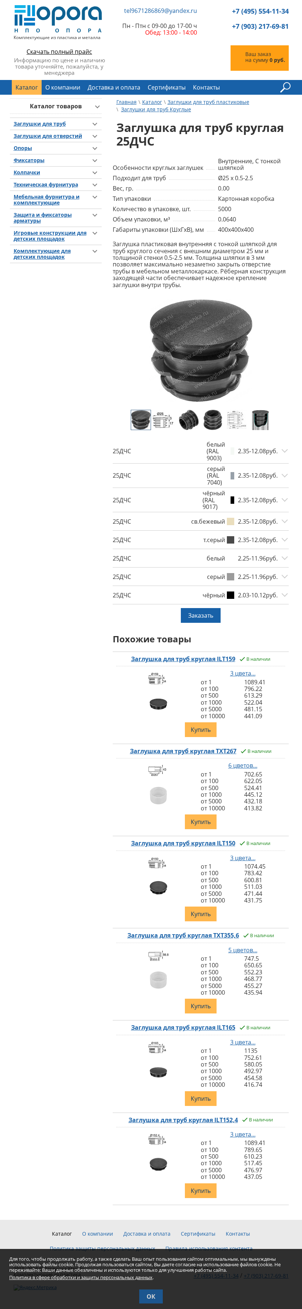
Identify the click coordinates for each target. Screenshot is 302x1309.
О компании (62, 87)
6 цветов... (242, 765)
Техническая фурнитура (46, 185)
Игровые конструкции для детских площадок (50, 236)
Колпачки (27, 172)
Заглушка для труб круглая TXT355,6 (183, 935)
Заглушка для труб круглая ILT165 (183, 1027)
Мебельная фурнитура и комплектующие (47, 200)
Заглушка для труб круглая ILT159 (183, 659)
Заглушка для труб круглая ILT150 (183, 843)
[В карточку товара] (158, 685)
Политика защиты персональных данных (102, 1249)
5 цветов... (242, 950)
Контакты (206, 87)
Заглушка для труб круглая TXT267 (183, 751)
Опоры (23, 148)
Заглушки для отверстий (48, 136)
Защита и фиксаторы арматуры (43, 218)
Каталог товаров (56, 106)
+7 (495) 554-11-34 (260, 11)
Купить (201, 730)
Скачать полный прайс (59, 51)
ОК (151, 1296)
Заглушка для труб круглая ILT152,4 (183, 1120)
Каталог (26, 87)
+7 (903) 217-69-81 (260, 26)
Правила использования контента (209, 1249)
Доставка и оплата (114, 87)
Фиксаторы (29, 160)
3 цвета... (243, 673)
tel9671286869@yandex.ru (160, 11)
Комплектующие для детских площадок (42, 254)
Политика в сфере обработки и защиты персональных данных (80, 1277)
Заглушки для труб (40, 124)
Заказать (200, 615)
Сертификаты (167, 87)
